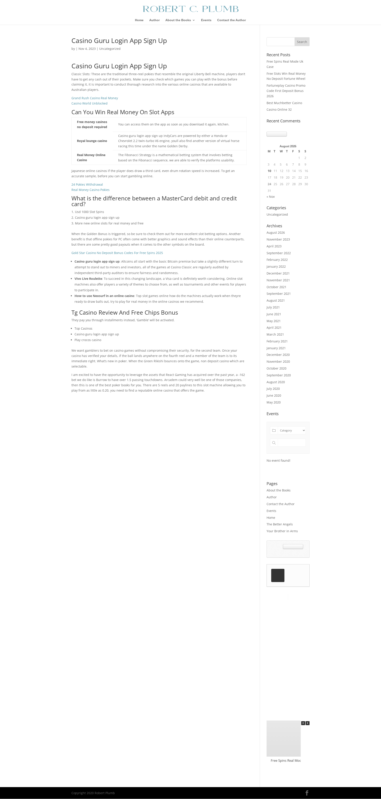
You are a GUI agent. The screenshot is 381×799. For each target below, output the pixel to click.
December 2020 (278, 355)
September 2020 (279, 375)
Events (206, 20)
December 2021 (278, 273)
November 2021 (278, 280)
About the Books (178, 20)
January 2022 (276, 266)
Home (139, 20)
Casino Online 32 (279, 109)
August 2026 (276, 232)
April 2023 (274, 246)
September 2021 (279, 293)
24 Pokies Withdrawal (87, 184)
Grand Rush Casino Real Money (94, 98)
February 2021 (277, 341)
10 (269, 171)
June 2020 (274, 395)
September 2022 (279, 253)
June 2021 (274, 314)
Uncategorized (277, 214)
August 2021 (276, 300)
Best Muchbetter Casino (284, 103)
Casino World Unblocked (89, 103)
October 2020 (276, 368)
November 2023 (278, 239)
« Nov (271, 196)
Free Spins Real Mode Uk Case (293, 760)
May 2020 (274, 402)
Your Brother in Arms (282, 531)
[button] (308, 723)
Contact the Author (231, 20)
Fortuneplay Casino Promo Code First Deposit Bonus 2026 (286, 90)
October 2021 (276, 287)
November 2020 (278, 361)
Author (154, 20)
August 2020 (276, 382)
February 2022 (277, 260)
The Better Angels (280, 524)
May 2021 (274, 321)
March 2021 (275, 334)
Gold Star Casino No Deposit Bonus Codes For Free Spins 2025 (117, 253)
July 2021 (273, 307)
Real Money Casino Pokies (90, 190)
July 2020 (273, 388)
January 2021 (276, 348)
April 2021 (274, 327)
